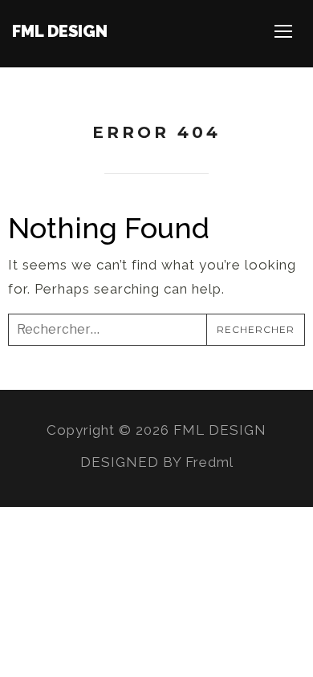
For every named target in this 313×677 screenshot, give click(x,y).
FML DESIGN (60, 31)
